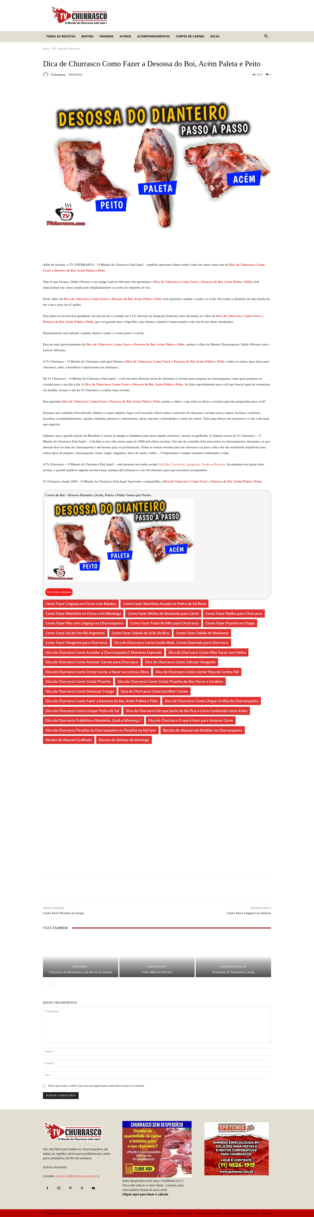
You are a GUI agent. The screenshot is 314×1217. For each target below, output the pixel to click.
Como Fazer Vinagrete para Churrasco (76, 642)
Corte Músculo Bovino (157, 972)
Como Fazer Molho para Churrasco (233, 613)
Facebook (178, 464)
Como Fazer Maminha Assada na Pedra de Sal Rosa (164, 603)
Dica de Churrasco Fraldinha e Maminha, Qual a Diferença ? (93, 720)
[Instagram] (58, 1188)
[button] (266, 37)
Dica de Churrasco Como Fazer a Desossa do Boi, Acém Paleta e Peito (203, 281)
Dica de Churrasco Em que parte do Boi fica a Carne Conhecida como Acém (186, 710)
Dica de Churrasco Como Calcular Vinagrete (180, 662)
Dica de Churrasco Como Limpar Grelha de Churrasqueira (211, 701)
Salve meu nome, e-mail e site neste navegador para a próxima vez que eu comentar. (96, 1085)
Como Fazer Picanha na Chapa (230, 623)
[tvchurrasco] (46, 74)
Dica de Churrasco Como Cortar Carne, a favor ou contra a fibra (97, 672)
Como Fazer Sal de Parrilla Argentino (75, 633)
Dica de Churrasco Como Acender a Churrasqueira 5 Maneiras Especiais (103, 652)
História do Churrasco (208, 1213)
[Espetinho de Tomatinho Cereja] (233, 956)
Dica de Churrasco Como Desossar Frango (79, 691)
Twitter (206, 464)
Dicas (214, 36)
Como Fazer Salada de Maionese (202, 633)
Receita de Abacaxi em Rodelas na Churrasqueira (202, 730)
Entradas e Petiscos (233, 967)
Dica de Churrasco (69, 48)
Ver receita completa (59, 592)
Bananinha (80, 967)
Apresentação (183, 1213)
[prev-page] (45, 984)
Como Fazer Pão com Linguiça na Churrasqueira (84, 623)
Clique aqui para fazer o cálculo (145, 1194)
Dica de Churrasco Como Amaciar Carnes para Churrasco (91, 662)
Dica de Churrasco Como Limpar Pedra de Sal (82, 710)
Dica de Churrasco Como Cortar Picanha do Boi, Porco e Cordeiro (170, 681)
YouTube (164, 464)
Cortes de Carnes (190, 36)
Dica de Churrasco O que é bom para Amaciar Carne (190, 720)
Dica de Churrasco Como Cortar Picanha (78, 681)
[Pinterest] (70, 1188)
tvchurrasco (58, 74)
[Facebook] (47, 1188)
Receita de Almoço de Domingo (124, 740)
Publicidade (165, 1213)
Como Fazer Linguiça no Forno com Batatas (80, 603)
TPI (54, 48)
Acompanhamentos (153, 36)
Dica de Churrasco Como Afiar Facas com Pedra (207, 652)
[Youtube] (93, 1188)
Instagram (193, 464)
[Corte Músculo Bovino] (157, 956)
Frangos (106, 36)
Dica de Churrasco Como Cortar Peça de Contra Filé (197, 672)
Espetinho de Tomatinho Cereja (233, 972)
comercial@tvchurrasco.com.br (78, 1176)
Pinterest (219, 464)
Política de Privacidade (141, 1213)
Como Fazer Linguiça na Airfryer (249, 913)
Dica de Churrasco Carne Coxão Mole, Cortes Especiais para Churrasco (171, 642)
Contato (266, 1213)
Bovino (87, 36)
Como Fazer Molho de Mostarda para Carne (163, 613)
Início (46, 48)
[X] (82, 1188)
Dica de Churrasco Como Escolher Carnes (154, 691)
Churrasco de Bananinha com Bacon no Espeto (80, 972)
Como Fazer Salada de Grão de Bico (140, 633)
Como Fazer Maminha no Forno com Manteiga (83, 613)
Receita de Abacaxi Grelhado (68, 740)
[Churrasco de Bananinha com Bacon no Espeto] (80, 956)
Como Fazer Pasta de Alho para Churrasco (164, 623)
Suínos (125, 36)
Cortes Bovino (156, 967)
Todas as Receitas (60, 36)
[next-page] (52, 984)
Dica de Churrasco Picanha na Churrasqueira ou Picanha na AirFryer (100, 730)
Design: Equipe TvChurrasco (241, 1213)
